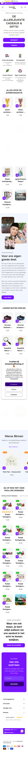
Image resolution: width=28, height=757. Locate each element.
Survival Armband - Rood (8, 326)
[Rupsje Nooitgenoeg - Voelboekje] (7, 553)
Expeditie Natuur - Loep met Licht (7, 349)
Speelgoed (14, 40)
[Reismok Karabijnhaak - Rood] (7, 194)
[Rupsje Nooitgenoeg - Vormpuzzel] (7, 576)
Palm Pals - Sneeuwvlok (12, 472)
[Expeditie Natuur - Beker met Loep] (20, 340)
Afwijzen (13, 389)
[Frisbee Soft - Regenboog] (20, 127)
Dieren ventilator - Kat (7, 136)
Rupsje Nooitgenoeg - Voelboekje (7, 562)
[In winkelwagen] (4, 105)
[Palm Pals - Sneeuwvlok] (12, 460)
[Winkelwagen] (25, 7)
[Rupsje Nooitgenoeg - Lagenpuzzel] (7, 599)
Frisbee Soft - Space (7, 159)
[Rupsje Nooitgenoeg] (20, 599)
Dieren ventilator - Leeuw (7, 111)
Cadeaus (14, 45)
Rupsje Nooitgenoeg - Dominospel (20, 585)
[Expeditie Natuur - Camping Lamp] (7, 411)
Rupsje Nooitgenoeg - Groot (7, 539)
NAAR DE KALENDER (14, 645)
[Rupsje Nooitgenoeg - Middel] (20, 504)
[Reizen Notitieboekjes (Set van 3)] (7, 171)
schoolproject (19, 80)
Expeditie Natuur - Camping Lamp (7, 420)
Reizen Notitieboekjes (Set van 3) (7, 180)
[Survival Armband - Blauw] (20, 317)
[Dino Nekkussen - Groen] (20, 150)
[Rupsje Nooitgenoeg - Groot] (7, 530)
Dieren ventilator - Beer (20, 111)
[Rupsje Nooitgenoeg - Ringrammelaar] (20, 530)
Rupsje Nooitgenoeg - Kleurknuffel (7, 516)
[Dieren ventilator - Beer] (20, 102)
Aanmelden (14, 684)
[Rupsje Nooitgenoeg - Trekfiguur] (20, 553)
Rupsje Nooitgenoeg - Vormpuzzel (7, 585)
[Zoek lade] (21, 7)
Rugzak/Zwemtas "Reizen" (20, 180)
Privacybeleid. (14, 379)
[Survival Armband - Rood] (7, 317)
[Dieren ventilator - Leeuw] (7, 102)
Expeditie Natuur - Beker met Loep (20, 349)
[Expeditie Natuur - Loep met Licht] (7, 340)
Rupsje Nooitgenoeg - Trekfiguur (20, 562)
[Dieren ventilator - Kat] (7, 127)
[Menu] (2, 7)
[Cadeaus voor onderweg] (20, 194)
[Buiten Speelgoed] (20, 411)
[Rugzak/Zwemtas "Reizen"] (20, 171)
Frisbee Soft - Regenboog (20, 136)
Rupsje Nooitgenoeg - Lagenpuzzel (7, 608)
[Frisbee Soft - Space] (7, 150)
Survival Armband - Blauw (21, 326)
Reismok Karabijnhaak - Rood (7, 203)
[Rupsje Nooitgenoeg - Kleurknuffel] (7, 504)
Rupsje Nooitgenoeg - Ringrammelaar (20, 539)
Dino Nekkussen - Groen (20, 159)
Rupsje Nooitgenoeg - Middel (20, 513)
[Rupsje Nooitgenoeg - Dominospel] (20, 576)
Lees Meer (7, 297)
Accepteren (13, 384)
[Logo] (12, 7)
